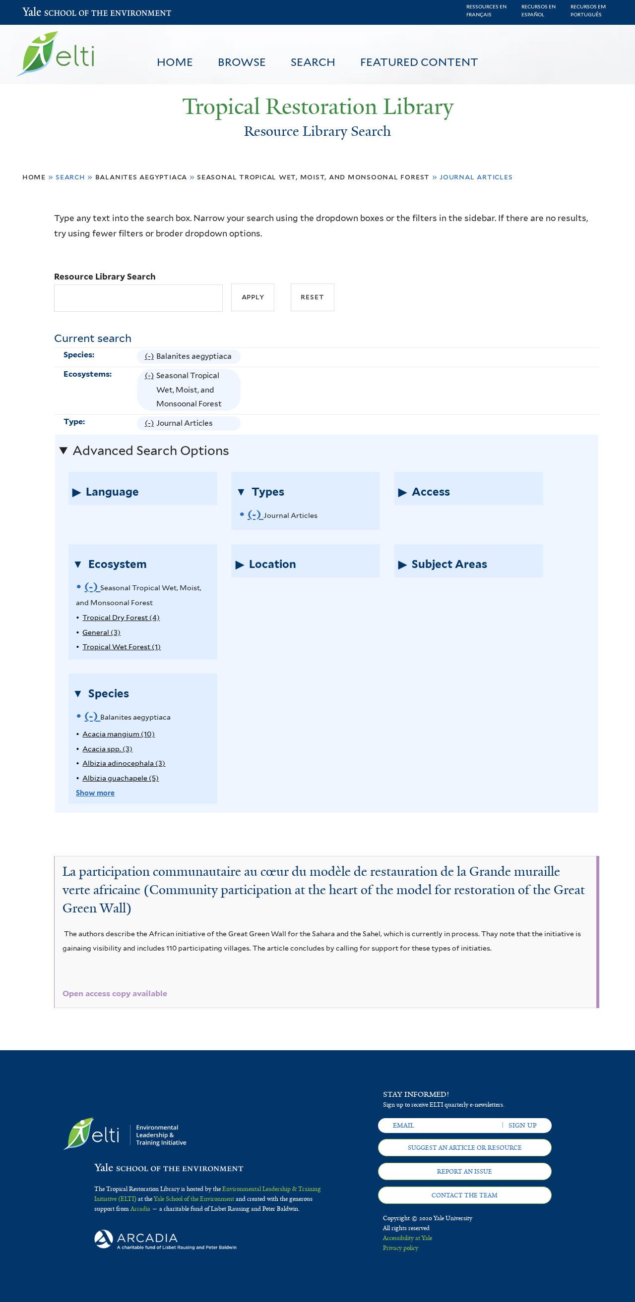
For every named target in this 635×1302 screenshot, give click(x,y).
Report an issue (464, 1172)
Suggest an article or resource (465, 1148)
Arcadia (140, 1209)
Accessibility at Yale (407, 1238)
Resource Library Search (105, 277)
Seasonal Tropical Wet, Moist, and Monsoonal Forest (313, 176)
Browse (242, 62)
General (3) (101, 632)
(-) (150, 357)
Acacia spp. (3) (107, 748)
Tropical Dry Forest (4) (121, 617)
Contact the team (465, 1195)
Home (175, 62)
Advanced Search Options (150, 450)
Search (313, 62)
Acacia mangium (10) (118, 734)
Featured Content (419, 62)
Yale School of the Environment (48, 12)
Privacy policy (400, 1248)
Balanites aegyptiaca (141, 176)
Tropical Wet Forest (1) (121, 646)
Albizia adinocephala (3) (123, 763)
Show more (95, 793)
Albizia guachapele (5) (120, 778)
